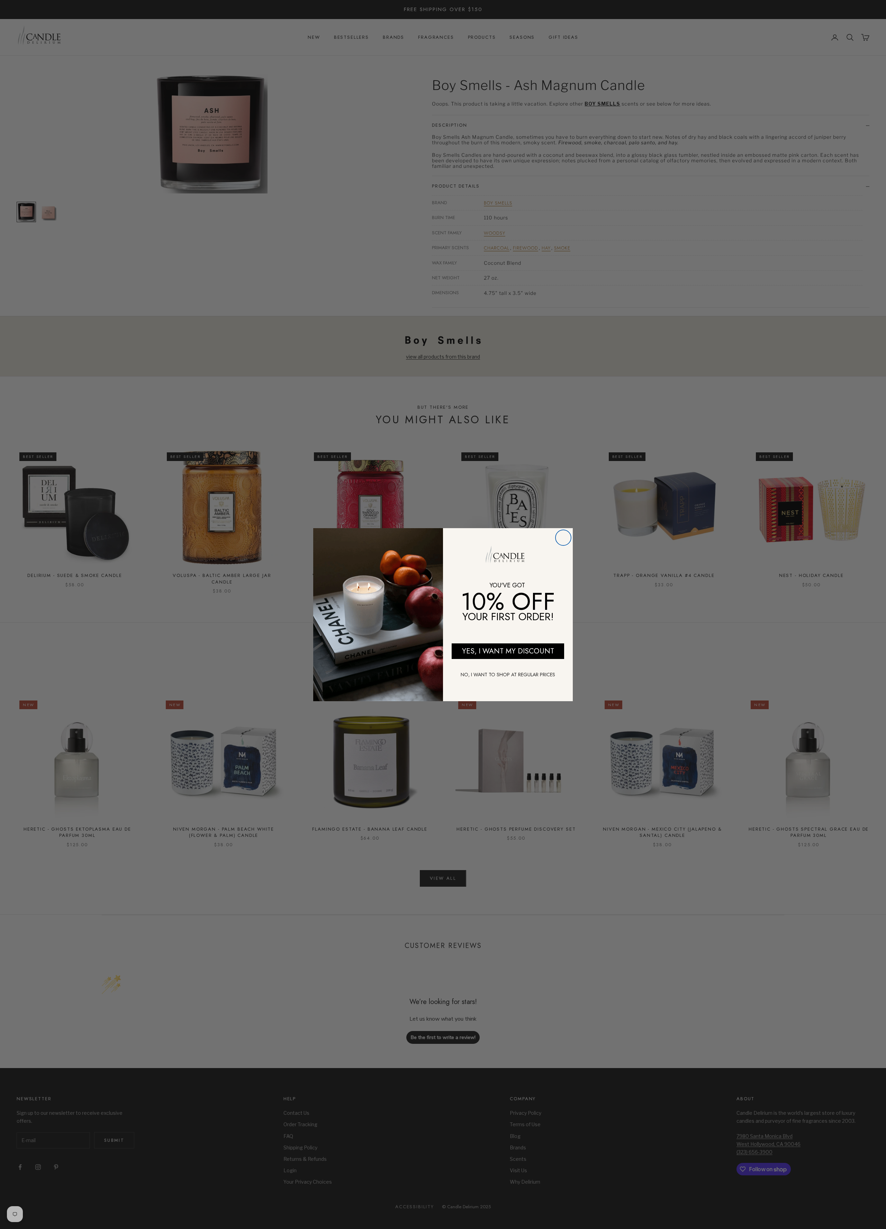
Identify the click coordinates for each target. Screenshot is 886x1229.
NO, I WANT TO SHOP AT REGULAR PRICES (508, 674)
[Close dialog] (563, 537)
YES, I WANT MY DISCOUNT (508, 651)
